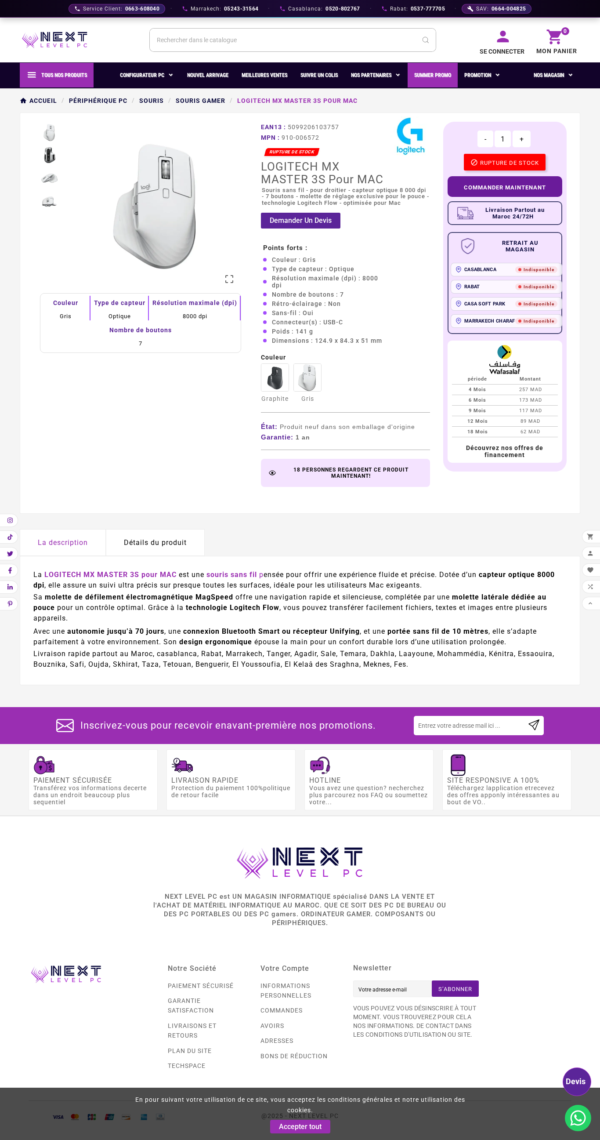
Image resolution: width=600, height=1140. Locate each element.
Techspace (187, 1065)
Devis (576, 1081)
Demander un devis (301, 220)
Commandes (281, 1010)
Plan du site (190, 1050)
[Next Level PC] (55, 40)
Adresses (276, 1040)
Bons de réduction (294, 1056)
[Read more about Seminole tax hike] (534, 725)
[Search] (426, 40)
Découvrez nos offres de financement (504, 451)
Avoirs (272, 1025)
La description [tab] (63, 542)
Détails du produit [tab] (155, 542)
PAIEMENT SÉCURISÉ (201, 985)
